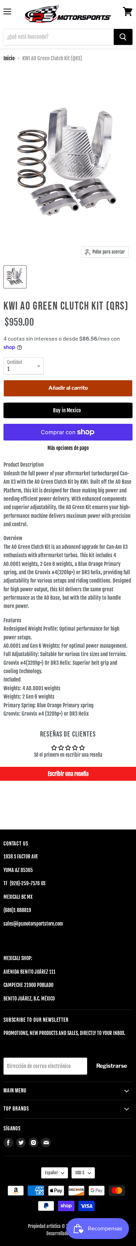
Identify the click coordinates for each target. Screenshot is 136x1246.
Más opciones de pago (68, 448)
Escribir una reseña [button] (68, 773)
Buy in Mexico (68, 410)
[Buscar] (123, 37)
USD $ (79, 1172)
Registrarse (111, 1065)
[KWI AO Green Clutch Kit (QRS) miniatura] (15, 277)
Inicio (9, 58)
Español (51, 1172)
